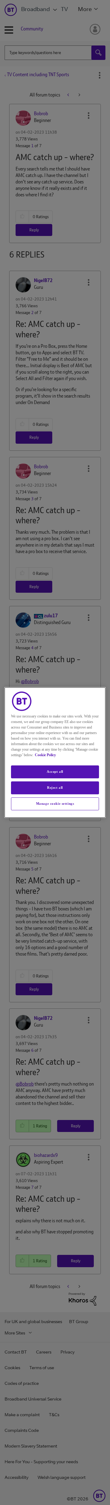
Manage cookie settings (55, 803)
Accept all (55, 771)
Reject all (55, 787)
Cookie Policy (45, 755)
